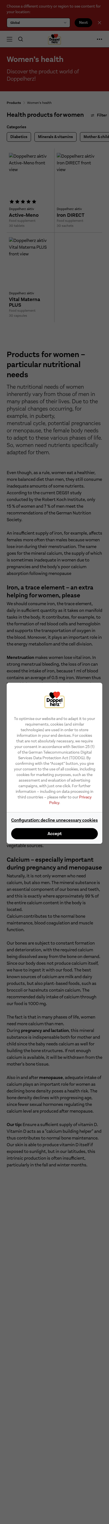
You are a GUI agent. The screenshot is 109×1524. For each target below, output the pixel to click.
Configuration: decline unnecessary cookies (54, 820)
